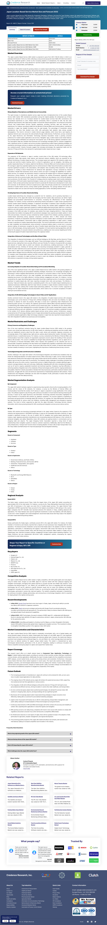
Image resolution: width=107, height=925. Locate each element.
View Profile (26, 768)
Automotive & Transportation (29, 888)
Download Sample (17, 103)
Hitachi (20, 608)
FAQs (8, 897)
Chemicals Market (26, 892)
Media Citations (57, 897)
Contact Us (9, 890)
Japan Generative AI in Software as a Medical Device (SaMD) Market (16, 785)
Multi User (84, 27)
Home (8, 7)
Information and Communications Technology (22, 7)
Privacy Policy (56, 892)
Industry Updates (11, 907)
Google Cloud (22, 603)
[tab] (12, 29)
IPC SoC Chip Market (37, 796)
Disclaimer (55, 894)
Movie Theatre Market (60, 783)
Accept (5, 921)
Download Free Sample (88, 77)
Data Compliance (57, 903)
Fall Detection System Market (62, 810)
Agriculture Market (26, 899)
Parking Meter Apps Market (15, 810)
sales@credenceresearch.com (91, 50)
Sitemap (55, 907)
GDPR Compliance (57, 905)
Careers (55, 890)
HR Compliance (57, 901)
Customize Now (56, 544)
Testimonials (10, 894)
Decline (12, 921)
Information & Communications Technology (33, 901)
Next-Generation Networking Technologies (47, 7)
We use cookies (5, 917)
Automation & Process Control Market (32, 907)
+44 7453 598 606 (94, 45)
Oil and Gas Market (27, 894)
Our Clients (9, 892)
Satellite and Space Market (15, 796)
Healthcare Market (26, 890)
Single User (85, 24)
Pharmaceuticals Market (28, 897)
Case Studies (56, 888)
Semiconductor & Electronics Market (31, 903)
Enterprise (84, 30)
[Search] (83, 3)
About (8, 888)
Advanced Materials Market (29, 905)
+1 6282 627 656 (94, 48)
